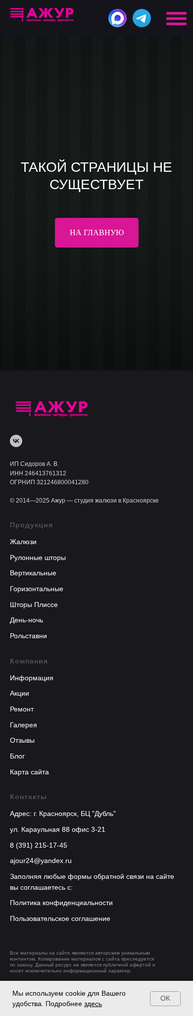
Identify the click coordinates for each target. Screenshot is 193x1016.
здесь (93, 1004)
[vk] (16, 919)
